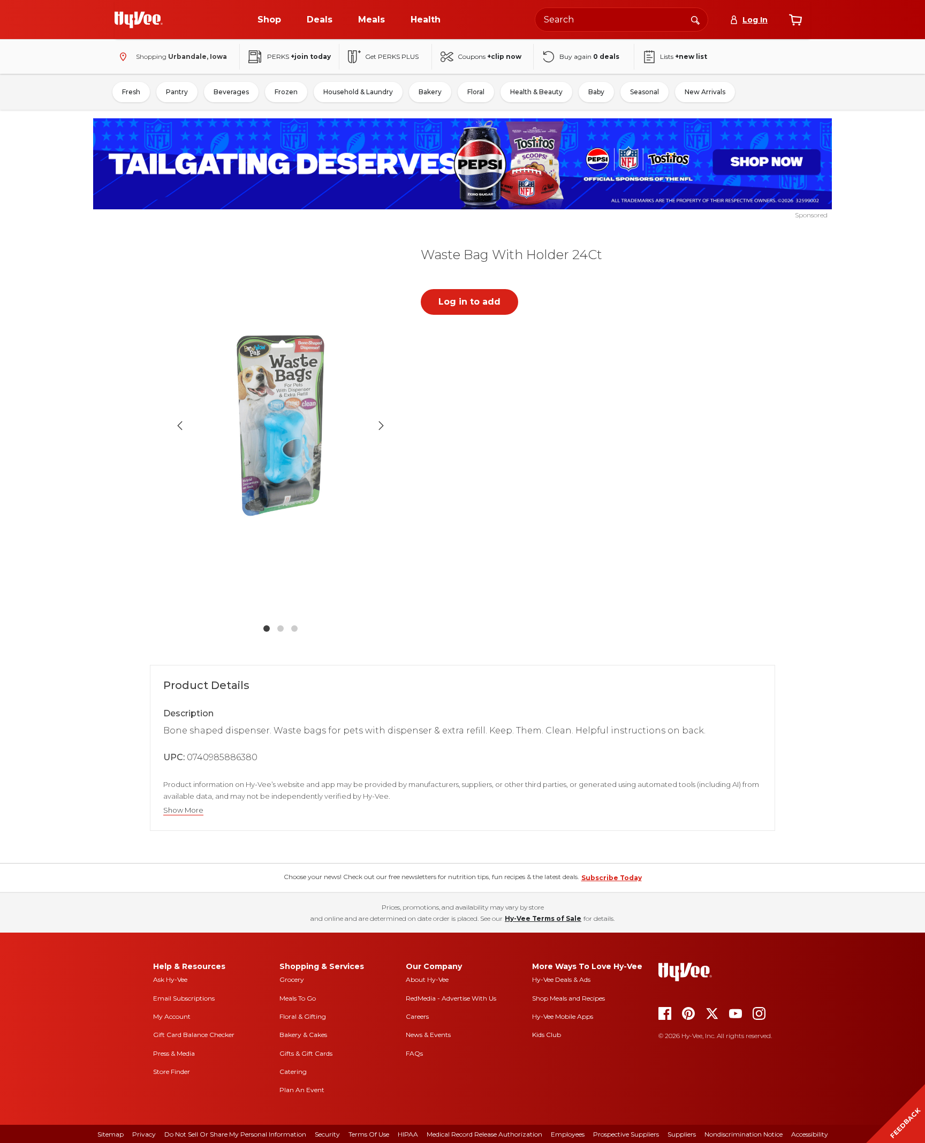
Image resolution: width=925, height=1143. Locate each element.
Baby (596, 92)
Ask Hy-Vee (170, 979)
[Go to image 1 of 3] (267, 628)
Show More (183, 810)
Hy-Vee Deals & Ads (561, 979)
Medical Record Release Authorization (484, 1134)
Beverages (231, 92)
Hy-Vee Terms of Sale (543, 918)
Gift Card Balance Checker (193, 1035)
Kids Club (546, 1035)
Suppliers (682, 1134)
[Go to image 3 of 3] (294, 628)
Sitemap (110, 1134)
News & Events (428, 1035)
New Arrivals (705, 92)
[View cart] (795, 20)
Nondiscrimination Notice (743, 1134)
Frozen (286, 92)
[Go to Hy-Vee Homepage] (139, 19)
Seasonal (644, 92)
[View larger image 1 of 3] (280, 426)
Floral (475, 92)
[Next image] (381, 425)
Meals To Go (297, 998)
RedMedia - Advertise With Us (451, 998)
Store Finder (171, 1072)
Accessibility (809, 1134)
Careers (417, 1016)
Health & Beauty (536, 92)
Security (327, 1134)
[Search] (695, 19)
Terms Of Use (368, 1134)
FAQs (414, 1053)
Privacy (144, 1134)
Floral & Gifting (302, 1016)
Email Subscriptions (184, 998)
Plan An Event (301, 1090)
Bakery (430, 92)
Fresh (131, 92)
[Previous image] (179, 425)
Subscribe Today (611, 878)
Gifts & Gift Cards (305, 1053)
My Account (172, 1016)
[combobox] (621, 19)
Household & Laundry (358, 92)
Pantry (177, 92)
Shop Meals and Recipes (568, 998)
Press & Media (174, 1053)
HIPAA (408, 1134)
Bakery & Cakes (303, 1035)
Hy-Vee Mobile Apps (562, 1016)
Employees (568, 1134)
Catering (293, 1072)
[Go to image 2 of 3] (280, 628)
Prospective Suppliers (626, 1134)
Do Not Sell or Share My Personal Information (235, 1134)
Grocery (291, 979)
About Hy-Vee (427, 979)
